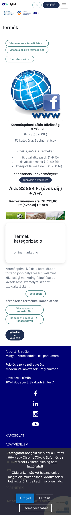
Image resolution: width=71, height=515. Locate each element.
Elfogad (25, 498)
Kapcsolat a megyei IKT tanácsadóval (24, 319)
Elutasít (44, 498)
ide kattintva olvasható (45, 481)
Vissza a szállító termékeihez (26, 49)
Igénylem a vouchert (35, 179)
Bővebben (35, 293)
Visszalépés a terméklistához (27, 43)
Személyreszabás (35, 508)
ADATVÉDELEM (17, 444)
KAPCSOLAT (15, 435)
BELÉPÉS (51, 5)
